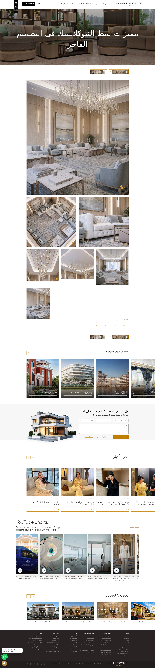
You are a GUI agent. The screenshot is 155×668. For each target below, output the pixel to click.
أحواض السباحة (55, 640)
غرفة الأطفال (73, 644)
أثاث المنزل (74, 636)
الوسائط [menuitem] (112, 4)
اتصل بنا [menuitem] (118, 4)
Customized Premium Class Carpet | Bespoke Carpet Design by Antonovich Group (124, 578)
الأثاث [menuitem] (102, 4)
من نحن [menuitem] (107, 4)
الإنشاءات (126, 638)
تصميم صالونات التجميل (105, 650)
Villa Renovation (107, 648)
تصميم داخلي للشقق (106, 638)
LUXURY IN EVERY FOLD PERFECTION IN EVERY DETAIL (97, 577)
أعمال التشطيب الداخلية (88, 633)
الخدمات (40, 633)
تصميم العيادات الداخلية (106, 654)
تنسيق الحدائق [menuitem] (95, 4)
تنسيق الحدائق (56, 633)
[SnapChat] (37, 664)
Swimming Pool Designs (53, 642)
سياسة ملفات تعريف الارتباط (122, 653)
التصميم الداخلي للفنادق (36, 649)
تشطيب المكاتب (90, 640)
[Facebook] (34, 664)
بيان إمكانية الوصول (124, 655)
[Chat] (4, 663)
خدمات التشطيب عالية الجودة (35, 638)
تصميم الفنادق (108, 642)
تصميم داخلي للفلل (107, 636)
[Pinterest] (44, 664)
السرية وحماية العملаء (123, 649)
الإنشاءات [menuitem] (88, 4)
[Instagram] (31, 664)
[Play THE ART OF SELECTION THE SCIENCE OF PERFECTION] (75, 554)
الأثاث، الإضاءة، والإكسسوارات (35, 642)
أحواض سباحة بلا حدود (54, 647)
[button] (29, 353)
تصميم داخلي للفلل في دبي (36, 636)
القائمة (127, 633)
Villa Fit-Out (91, 636)
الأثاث (75, 633)
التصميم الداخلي (107, 633)
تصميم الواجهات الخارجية (105, 640)
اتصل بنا (126, 644)
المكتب (75, 642)
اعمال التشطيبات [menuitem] (79, 4)
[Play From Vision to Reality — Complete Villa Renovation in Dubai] (27, 554)
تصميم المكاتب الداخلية (106, 652)
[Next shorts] (137, 529)
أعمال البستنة (56, 638)
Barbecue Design (89, 648)
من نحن (126, 636)
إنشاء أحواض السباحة (54, 644)
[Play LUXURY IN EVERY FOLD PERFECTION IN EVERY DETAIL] (99, 554)
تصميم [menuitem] (60, 4)
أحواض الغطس (55, 649)
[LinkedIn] (41, 664)
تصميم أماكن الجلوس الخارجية (87, 650)
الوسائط (127, 642)
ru (40, 3)
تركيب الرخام (91, 652)
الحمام (75, 647)
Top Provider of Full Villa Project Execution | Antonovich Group (50, 577)
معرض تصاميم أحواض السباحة (52, 651)
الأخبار (127, 640)
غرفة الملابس (73, 640)
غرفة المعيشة (73, 649)
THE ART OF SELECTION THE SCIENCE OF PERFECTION (73, 577)
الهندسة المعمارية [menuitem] (67, 4)
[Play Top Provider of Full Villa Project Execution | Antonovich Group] (51, 554)
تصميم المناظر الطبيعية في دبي (35, 644)
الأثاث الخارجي (73, 638)
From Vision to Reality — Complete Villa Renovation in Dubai (26, 577)
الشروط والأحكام (124, 651)
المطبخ (75, 651)
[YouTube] (27, 664)
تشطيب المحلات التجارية (88, 642)
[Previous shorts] (132, 529)
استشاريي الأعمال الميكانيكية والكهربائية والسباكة (87, 645)
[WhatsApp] (4, 656)
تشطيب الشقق (90, 638)
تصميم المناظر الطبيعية (54, 636)
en (38, 3)
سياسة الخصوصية (89, 436)
